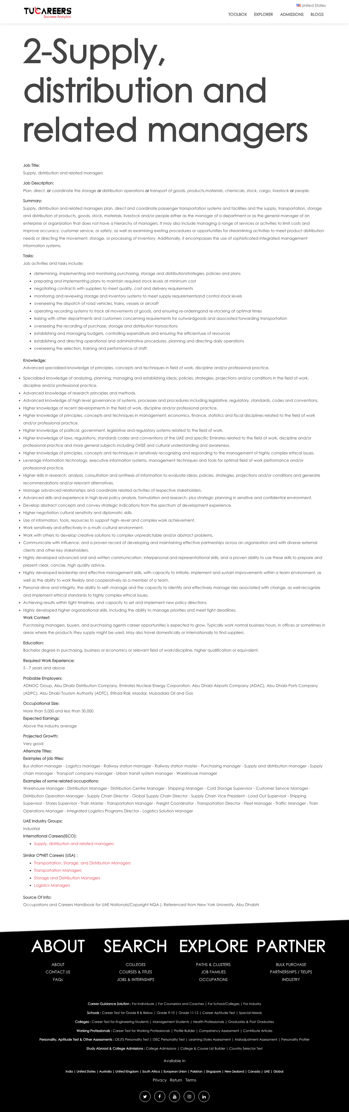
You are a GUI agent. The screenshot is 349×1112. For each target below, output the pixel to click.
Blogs (317, 14)
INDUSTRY (291, 979)
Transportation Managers (58, 870)
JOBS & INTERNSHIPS (136, 979)
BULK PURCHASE (291, 964)
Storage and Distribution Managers (67, 878)
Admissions (291, 14)
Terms (190, 1080)
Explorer (263, 14)
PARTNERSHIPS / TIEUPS (291, 972)
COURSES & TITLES (135, 972)
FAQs (58, 979)
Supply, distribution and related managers (74, 843)
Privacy (160, 1080)
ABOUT (58, 964)
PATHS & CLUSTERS (213, 964)
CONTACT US (58, 972)
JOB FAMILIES (213, 972)
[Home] (47, 14)
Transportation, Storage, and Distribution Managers (82, 863)
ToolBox (237, 14)
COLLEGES (136, 964)
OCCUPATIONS (213, 979)
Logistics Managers (52, 885)
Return (176, 1080)
